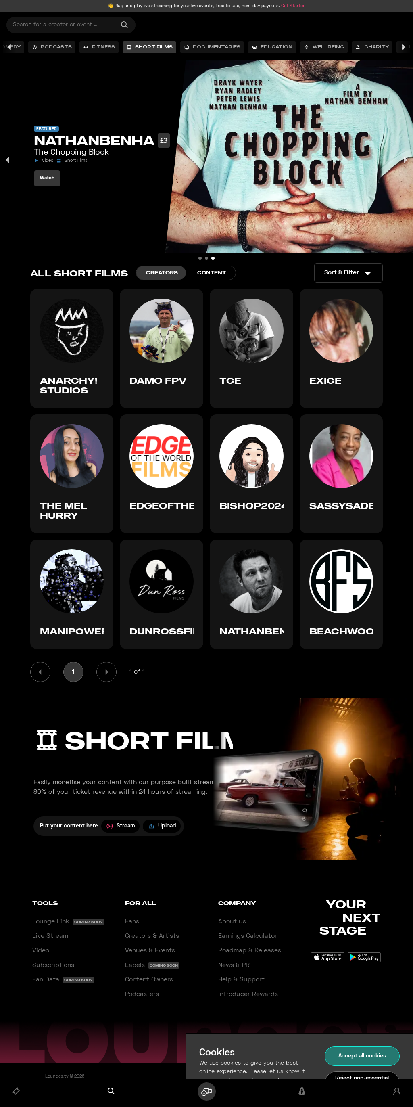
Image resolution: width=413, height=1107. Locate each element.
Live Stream (50, 936)
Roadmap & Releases (249, 951)
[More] (403, 47)
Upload (167, 826)
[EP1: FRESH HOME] (200, 258)
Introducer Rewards (248, 994)
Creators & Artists (152, 936)
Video (40, 951)
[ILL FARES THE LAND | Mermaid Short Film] (206, 258)
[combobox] (71, 25)
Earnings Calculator (247, 936)
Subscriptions (53, 965)
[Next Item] (405, 160)
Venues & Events (150, 951)
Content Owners (149, 980)
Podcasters (142, 994)
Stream (126, 826)
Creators (162, 273)
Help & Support (241, 980)
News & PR (234, 965)
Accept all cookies (362, 1056)
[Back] (9, 47)
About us (232, 922)
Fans (132, 922)
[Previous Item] (8, 160)
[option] (51, 47)
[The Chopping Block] (213, 258)
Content (211, 273)
